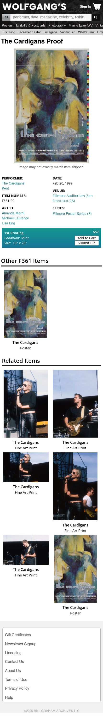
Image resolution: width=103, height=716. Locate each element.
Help (9, 697)
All (6, 17)
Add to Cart (87, 238)
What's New (86, 32)
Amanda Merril (13, 213)
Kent (5, 188)
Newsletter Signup (20, 643)
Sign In (85, 6)
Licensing (13, 652)
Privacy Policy (17, 688)
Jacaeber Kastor (29, 32)
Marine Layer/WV (81, 25)
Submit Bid (67, 32)
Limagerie (50, 32)
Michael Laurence (15, 218)
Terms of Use (16, 679)
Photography (57, 25)
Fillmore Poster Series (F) (72, 213)
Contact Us (14, 661)
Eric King (8, 32)
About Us (13, 670)
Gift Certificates (18, 634)
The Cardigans (13, 183)
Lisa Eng (8, 223)
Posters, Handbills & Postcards (24, 25)
